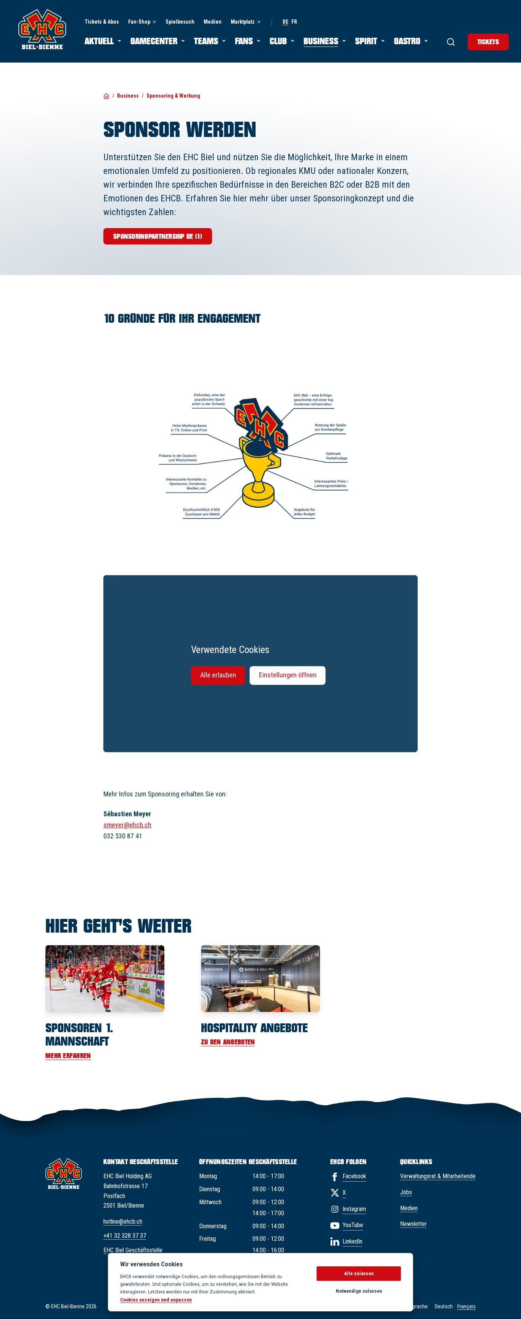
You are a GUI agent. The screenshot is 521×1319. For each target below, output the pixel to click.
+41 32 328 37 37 (124, 1235)
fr (294, 22)
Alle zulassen (359, 1273)
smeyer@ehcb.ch (127, 825)
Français (466, 1306)
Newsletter (413, 1223)
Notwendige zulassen (359, 1291)
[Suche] (450, 42)
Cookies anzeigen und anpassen (156, 1299)
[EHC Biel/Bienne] (42, 29)
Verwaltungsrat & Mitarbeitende (438, 1176)
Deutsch (444, 1306)
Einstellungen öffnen (288, 675)
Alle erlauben (218, 675)
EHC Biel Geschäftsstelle (132, 1250)
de (285, 22)
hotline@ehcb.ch (122, 1221)
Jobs (406, 1192)
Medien (409, 1208)
